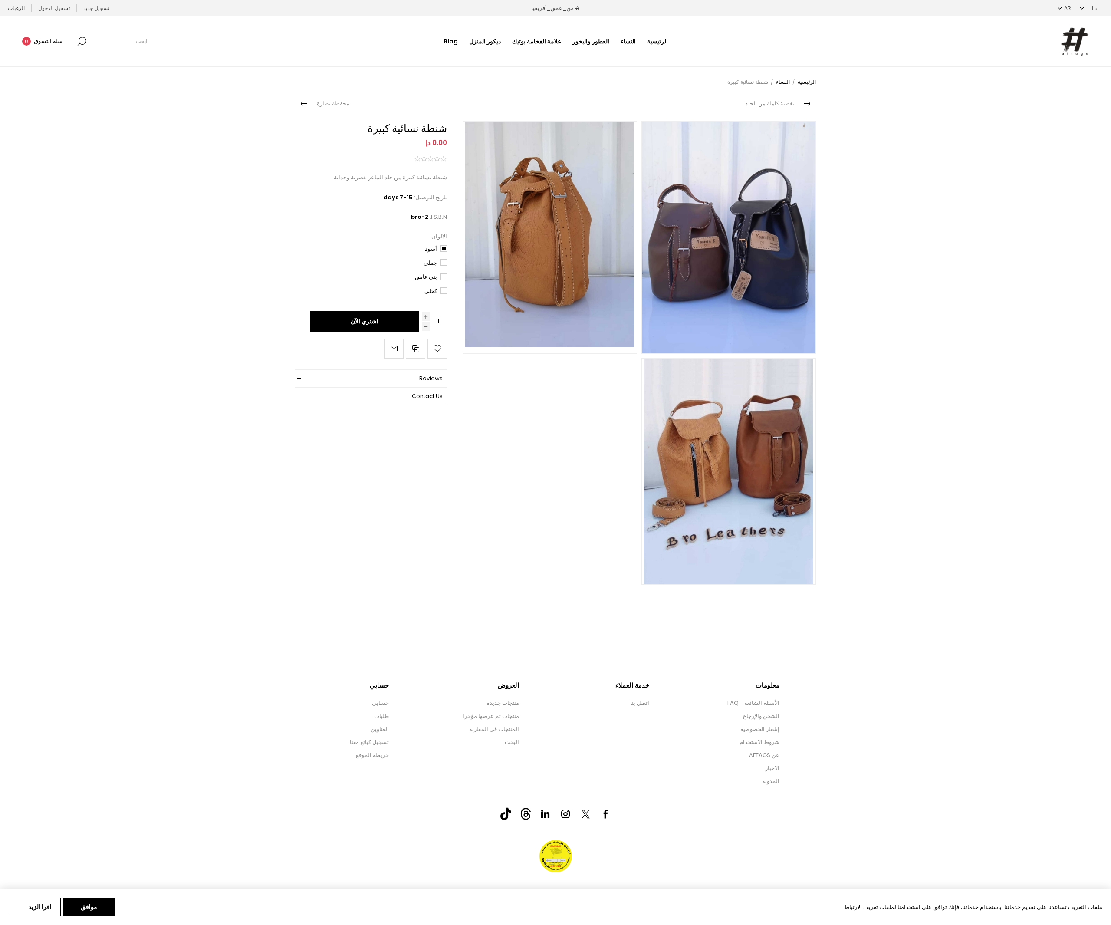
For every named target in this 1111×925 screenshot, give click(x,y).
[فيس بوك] (605, 814)
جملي (430, 263)
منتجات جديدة (502, 703)
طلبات (381, 716)
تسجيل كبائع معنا (369, 742)
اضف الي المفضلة (437, 349)
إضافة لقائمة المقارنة (415, 349)
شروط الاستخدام (759, 742)
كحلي (430, 291)
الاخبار (772, 768)
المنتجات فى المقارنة (494, 729)
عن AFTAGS (764, 755)
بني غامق (426, 277)
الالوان (439, 236)
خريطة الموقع (372, 755)
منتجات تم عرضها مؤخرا (491, 716)
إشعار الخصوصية (759, 729)
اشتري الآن (364, 321)
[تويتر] (585, 814)
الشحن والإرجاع (761, 716)
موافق (89, 906)
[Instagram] (565, 814)
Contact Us (427, 396)
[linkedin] (545, 814)
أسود (431, 249)
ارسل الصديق (394, 349)
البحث (512, 742)
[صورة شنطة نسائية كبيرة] (728, 237)
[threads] (525, 814)
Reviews (431, 378)
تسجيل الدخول (54, 8)
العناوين (380, 729)
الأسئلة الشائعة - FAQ (753, 703)
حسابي (380, 703)
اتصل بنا (639, 703)
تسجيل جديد (96, 8)
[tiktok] (505, 814)
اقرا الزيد (40, 906)
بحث (82, 41)
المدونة (770, 781)
